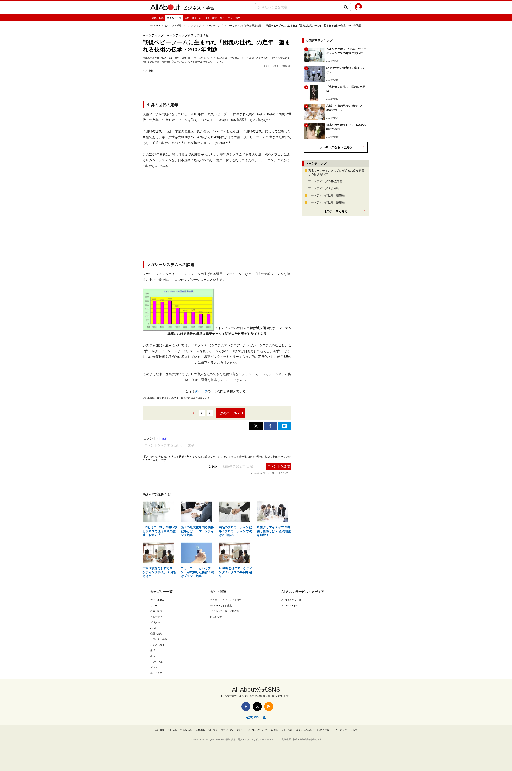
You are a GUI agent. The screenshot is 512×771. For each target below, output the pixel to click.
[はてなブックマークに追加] (284, 426)
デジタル (155, 622)
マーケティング (214, 25)
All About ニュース (291, 600)
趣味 (152, 656)
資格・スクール (193, 18)
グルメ (153, 667)
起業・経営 (211, 18)
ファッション (157, 661)
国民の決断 (216, 616)
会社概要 (159, 730)
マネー (153, 605)
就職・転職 (158, 18)
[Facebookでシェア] (270, 426)
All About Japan (289, 605)
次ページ (201, 391)
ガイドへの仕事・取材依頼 (224, 611)
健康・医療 (156, 611)
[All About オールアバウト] (165, 8)
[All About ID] (358, 7)
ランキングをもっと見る (335, 147)
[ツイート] (256, 426)
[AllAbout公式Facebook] (245, 706)
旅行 (152, 650)
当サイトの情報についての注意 (312, 730)
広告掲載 (200, 730)
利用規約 (213, 730)
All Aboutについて (258, 730)
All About (155, 25)
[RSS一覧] (268, 706)
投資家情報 (186, 730)
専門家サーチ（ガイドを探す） (227, 600)
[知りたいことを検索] (346, 7)
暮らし (153, 628)
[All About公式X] (257, 706)
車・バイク (156, 672)
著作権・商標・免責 (281, 730)
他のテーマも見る (336, 211)
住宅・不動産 (157, 600)
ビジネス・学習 (199, 7)
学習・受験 (234, 18)
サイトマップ (339, 730)
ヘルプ (353, 730)
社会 (222, 18)
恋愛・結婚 (156, 633)
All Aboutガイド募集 (221, 605)
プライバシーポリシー (233, 730)
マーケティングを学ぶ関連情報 (244, 25)
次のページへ (229, 413)
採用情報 (172, 730)
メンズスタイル (158, 644)
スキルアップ (174, 18)
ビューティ (156, 616)
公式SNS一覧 (256, 717)
